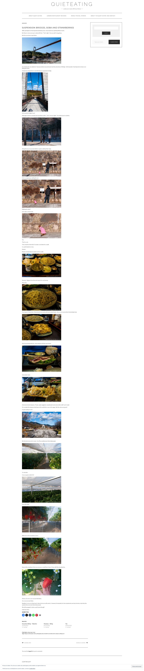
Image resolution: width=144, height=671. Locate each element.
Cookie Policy (32, 668)
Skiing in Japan (80, 642)
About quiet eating (35, 15)
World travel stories (78, 15)
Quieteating (72, 4)
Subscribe (114, 42)
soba (43, 633)
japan (32, 633)
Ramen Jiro (27, 642)
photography (39, 633)
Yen (66, 623)
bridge (25, 633)
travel (34, 632)
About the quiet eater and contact (103, 15)
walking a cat (61, 633)
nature (35, 633)
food (30, 633)
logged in (30, 651)
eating (28, 632)
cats (28, 633)
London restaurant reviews (56, 15)
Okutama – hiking (48, 623)
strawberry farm (52, 633)
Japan (31, 632)
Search (106, 33)
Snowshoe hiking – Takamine (29, 623)
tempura (57, 633)
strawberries (46, 633)
